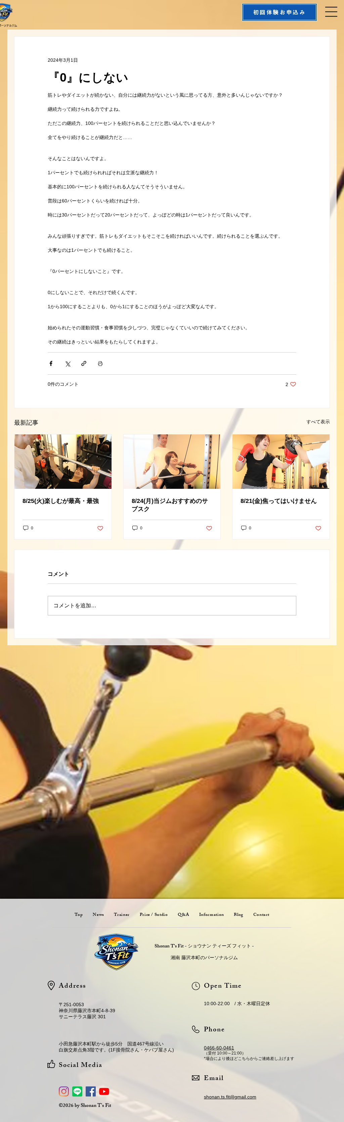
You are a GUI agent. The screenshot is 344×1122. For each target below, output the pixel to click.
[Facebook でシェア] (51, 363)
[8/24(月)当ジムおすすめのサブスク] (172, 461)
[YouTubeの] (104, 1091)
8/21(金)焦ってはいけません (279, 501)
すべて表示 (318, 421)
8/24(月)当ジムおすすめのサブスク (170, 505)
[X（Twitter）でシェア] (67, 363)
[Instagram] (64, 1091)
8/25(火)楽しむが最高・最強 (61, 501)
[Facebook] (91, 1091)
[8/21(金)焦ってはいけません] (281, 461)
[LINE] (77, 1091)
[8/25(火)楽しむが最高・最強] (63, 461)
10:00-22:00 (217, 1003)
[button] (331, 12)
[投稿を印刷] (100, 363)
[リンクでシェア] (84, 363)
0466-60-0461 (219, 1047)
